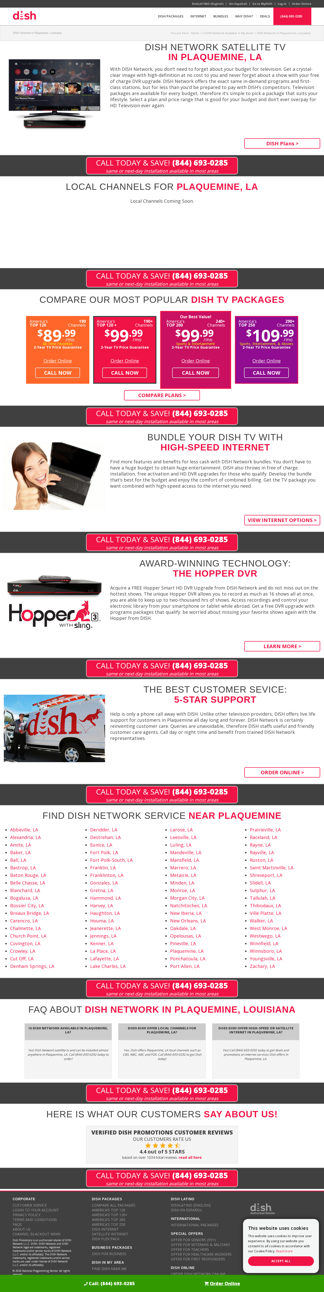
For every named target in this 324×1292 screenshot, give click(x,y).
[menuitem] (170, 16)
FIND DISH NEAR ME (109, 1268)
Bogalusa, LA (24, 898)
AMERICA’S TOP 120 (108, 1210)
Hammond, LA (105, 898)
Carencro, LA (24, 921)
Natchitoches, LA (188, 905)
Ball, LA (18, 860)
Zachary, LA (262, 966)
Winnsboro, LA (266, 951)
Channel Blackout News (36, 1234)
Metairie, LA (183, 875)
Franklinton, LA (106, 875)
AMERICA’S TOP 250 (108, 1224)
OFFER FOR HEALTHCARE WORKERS (201, 1254)
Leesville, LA (183, 837)
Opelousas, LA (185, 936)
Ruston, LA (261, 860)
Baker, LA (20, 852)
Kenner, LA (101, 943)
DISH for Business (109, 1253)
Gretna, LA (101, 890)
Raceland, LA (263, 837)
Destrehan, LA (105, 837)
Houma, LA (102, 921)
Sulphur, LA (262, 890)
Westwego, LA (265, 936)
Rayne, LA (260, 845)
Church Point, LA (28, 936)
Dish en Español (186, 1210)
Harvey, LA (101, 905)
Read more (284, 1251)
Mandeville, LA (185, 852)
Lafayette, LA (104, 959)
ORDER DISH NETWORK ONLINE (198, 1274)
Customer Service (30, 1205)
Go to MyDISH (262, 4)
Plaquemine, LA (187, 951)
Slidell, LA (260, 883)
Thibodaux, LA (265, 905)
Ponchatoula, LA (187, 959)
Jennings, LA (103, 936)
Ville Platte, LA (265, 913)
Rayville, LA (262, 852)
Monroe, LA (182, 890)
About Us (22, 1229)
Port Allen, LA (184, 966)
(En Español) (238, 4)
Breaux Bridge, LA (29, 913)
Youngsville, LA (266, 959)
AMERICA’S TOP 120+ (110, 1214)
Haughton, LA (105, 913)
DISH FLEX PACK (105, 1238)
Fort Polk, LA (104, 852)
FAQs (17, 1224)
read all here (190, 1157)
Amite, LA (20, 845)
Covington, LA (25, 943)
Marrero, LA (183, 868)
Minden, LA (182, 883)
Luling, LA (180, 845)
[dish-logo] (25, 16)
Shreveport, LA (266, 875)
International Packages (194, 1224)
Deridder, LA (103, 830)
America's (107, 323)
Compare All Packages (113, 1205)
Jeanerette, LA (105, 928)
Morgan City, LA (187, 898)
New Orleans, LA (188, 921)
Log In (282, 4)
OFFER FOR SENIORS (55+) (193, 1239)
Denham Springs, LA (32, 966)
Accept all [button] (281, 1261)
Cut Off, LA (21, 959)
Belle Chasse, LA (27, 883)
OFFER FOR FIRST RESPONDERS (198, 1259)
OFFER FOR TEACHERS (190, 1249)
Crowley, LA (22, 951)
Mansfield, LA (184, 860)
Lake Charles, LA (108, 966)
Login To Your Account (36, 1210)
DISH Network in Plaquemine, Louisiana (37, 32)
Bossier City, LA (27, 905)
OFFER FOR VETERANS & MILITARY (200, 1244)
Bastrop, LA (23, 868)
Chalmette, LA (25, 928)
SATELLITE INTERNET (110, 1234)
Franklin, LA (103, 868)
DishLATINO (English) (208, 4)
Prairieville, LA (265, 830)
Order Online (301, 4)
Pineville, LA (183, 943)
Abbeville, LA (24, 830)
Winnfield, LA (264, 943)
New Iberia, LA (185, 913)
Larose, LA (181, 830)
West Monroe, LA (268, 928)
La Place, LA (103, 951)
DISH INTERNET (105, 1229)
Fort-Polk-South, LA (111, 860)
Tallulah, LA (262, 898)
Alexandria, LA (25, 837)
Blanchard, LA (25, 890)
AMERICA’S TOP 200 (108, 1219)
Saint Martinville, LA (271, 868)
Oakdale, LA (183, 928)
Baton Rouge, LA (28, 875)
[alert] (281, 1246)
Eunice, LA (101, 845)
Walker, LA (261, 921)
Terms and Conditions (35, 1219)
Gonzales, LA (104, 883)
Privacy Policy (26, 1214)
